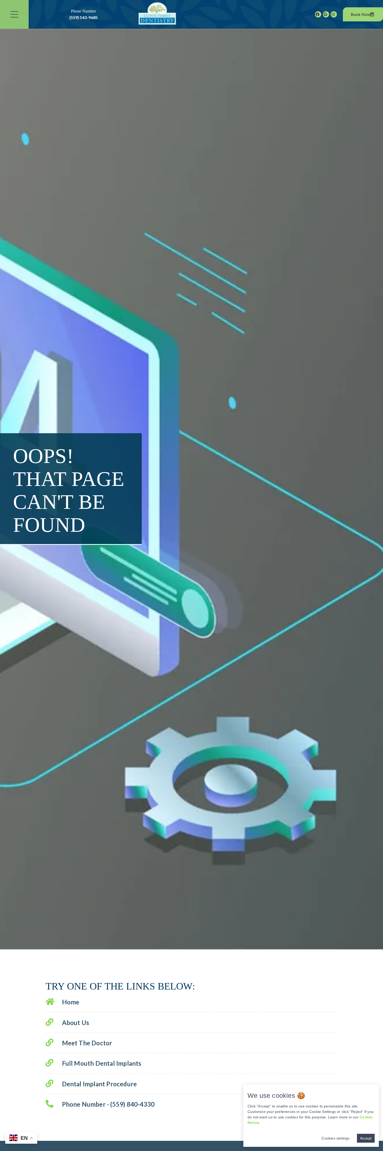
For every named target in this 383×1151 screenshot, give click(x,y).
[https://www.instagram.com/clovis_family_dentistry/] (334, 14)
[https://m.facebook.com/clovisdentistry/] (318, 14)
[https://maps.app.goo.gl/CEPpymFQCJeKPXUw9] (326, 14)
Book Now (360, 14)
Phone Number (83, 14)
